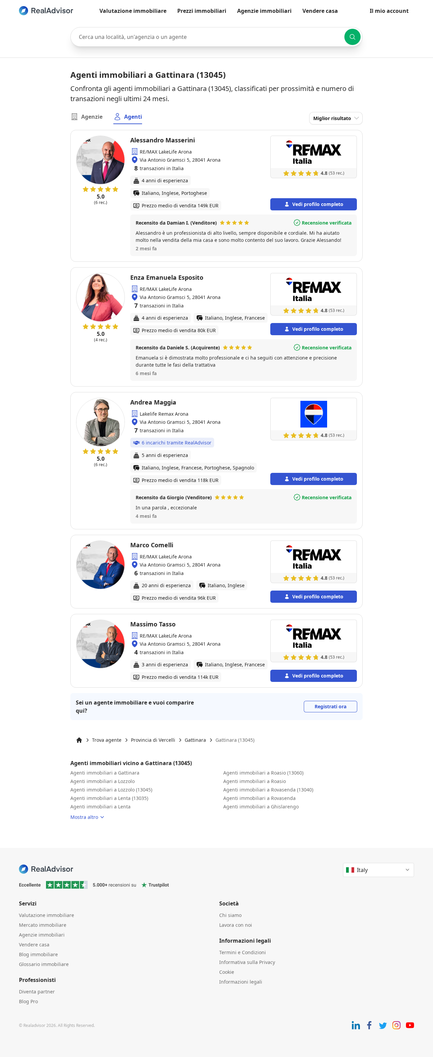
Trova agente (106, 740)
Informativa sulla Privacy (247, 962)
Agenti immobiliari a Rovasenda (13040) (268, 789)
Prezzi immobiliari (201, 11)
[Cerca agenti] (352, 37)
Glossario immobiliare (44, 964)
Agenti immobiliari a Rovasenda (259, 798)
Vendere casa (320, 11)
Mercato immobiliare (42, 925)
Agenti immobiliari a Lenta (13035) (109, 798)
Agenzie (91, 116)
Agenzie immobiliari (264, 11)
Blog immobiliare (38, 954)
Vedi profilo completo (317, 204)
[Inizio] (79, 740)
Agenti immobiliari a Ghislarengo (261, 806)
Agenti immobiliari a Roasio (254, 781)
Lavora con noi (235, 925)
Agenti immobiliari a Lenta (100, 806)
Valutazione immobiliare (132, 11)
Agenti (133, 116)
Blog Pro (28, 1001)
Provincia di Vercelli (153, 740)
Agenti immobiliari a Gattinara (104, 772)
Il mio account (389, 11)
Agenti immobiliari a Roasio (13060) (263, 772)
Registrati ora (330, 706)
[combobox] (216, 37)
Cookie (226, 972)
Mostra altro (84, 817)
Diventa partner (37, 991)
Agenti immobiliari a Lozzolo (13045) (111, 789)
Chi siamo (230, 915)
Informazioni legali (240, 982)
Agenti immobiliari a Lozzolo (102, 781)
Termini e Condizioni (242, 952)
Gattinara (195, 740)
